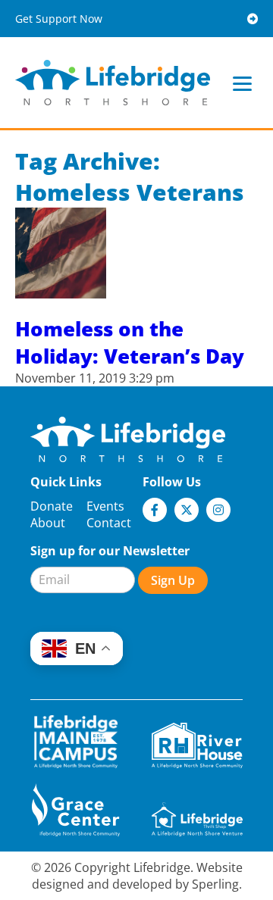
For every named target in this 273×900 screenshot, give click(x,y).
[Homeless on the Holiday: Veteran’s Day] (60, 290)
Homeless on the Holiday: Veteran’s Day (129, 342)
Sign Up (173, 580)
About (47, 522)
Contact (108, 522)
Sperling (215, 884)
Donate (51, 506)
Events (105, 506)
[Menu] (242, 83)
